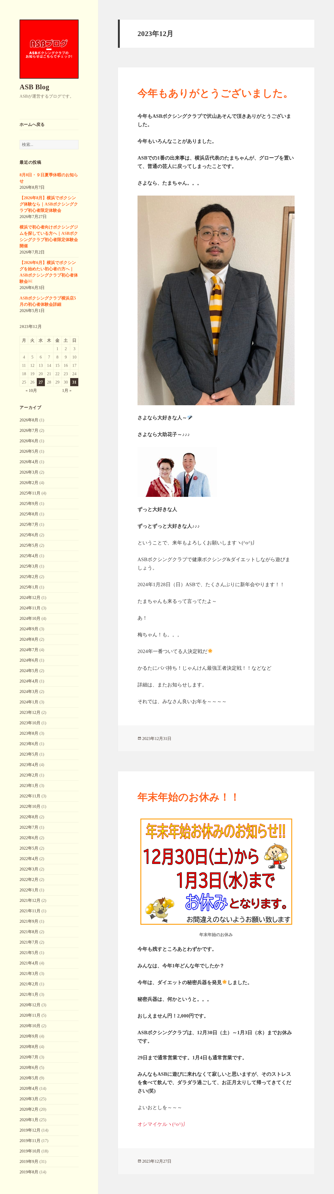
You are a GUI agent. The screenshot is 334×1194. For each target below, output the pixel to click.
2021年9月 (29, 921)
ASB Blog (34, 87)
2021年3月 (29, 973)
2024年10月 (30, 618)
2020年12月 (30, 1005)
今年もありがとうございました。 (215, 93)
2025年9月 (29, 503)
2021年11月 (30, 911)
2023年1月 (29, 785)
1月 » (66, 390)
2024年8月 (29, 639)
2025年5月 (29, 545)
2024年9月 (29, 629)
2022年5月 (29, 848)
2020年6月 (29, 1067)
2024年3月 (29, 691)
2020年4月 (29, 1088)
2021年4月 (29, 963)
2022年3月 (29, 869)
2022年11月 (30, 796)
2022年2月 (29, 879)
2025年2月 (29, 576)
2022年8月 (29, 817)
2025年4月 (29, 556)
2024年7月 (29, 650)
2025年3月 (29, 566)
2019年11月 (30, 1140)
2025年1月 (29, 587)
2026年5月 (29, 451)
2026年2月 (29, 482)
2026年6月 (29, 441)
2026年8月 (29, 420)
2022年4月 (29, 858)
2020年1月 (29, 1119)
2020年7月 (29, 1057)
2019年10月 (30, 1151)
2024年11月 (30, 608)
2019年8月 (29, 1172)
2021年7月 (29, 942)
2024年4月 (29, 681)
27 (41, 382)
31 (74, 382)
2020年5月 (29, 1078)
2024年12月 (30, 597)
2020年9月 (29, 1036)
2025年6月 (29, 535)
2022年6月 (29, 838)
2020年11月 (30, 1015)
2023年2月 (29, 775)
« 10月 (31, 390)
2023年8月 (29, 733)
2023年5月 (29, 754)
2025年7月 (29, 524)
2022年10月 (30, 806)
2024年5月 (29, 670)
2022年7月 (29, 827)
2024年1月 (29, 702)
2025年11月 (30, 493)
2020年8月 (29, 1046)
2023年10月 (30, 723)
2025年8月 (29, 514)
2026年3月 (29, 472)
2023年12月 (30, 712)
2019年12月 (30, 1130)
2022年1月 (29, 890)
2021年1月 (29, 994)
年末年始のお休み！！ (189, 797)
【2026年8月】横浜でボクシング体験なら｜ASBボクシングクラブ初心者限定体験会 (49, 204)
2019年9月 (29, 1161)
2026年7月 (29, 430)
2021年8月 (29, 932)
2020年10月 (30, 1026)
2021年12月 (30, 900)
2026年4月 (29, 462)
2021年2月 (29, 984)
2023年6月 (29, 744)
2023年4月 (29, 764)
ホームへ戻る (32, 124)
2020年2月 (29, 1109)
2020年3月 (29, 1099)
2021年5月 (29, 952)
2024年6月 (29, 660)
